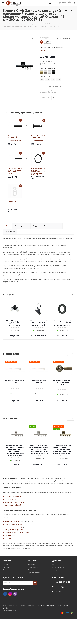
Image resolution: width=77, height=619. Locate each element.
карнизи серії (10, 502)
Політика (6, 570)
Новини (6, 567)
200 (48, 80)
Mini (22, 505)
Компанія (7, 561)
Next (72, 294)
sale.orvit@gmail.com (63, 587)
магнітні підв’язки (11, 533)
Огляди (55, 570)
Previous (69, 294)
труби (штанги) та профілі (14, 527)
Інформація (32, 561)
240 (53, 80)
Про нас (6, 564)
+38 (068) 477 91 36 (63, 582)
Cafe (16, 505)
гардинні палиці (10, 535)
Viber (15, 594)
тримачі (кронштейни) (13, 521)
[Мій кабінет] (54, 3)
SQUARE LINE (20, 502)
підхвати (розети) (26, 533)
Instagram (10, 594)
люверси (8, 538)
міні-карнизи (9, 505)
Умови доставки (33, 570)
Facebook (5, 594)
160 (42, 80)
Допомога (31, 564)
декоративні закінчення (13, 524)
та (19, 505)
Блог (54, 564)
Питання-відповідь (59, 567)
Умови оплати (33, 567)
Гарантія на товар (34, 573)
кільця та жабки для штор (14, 530)
